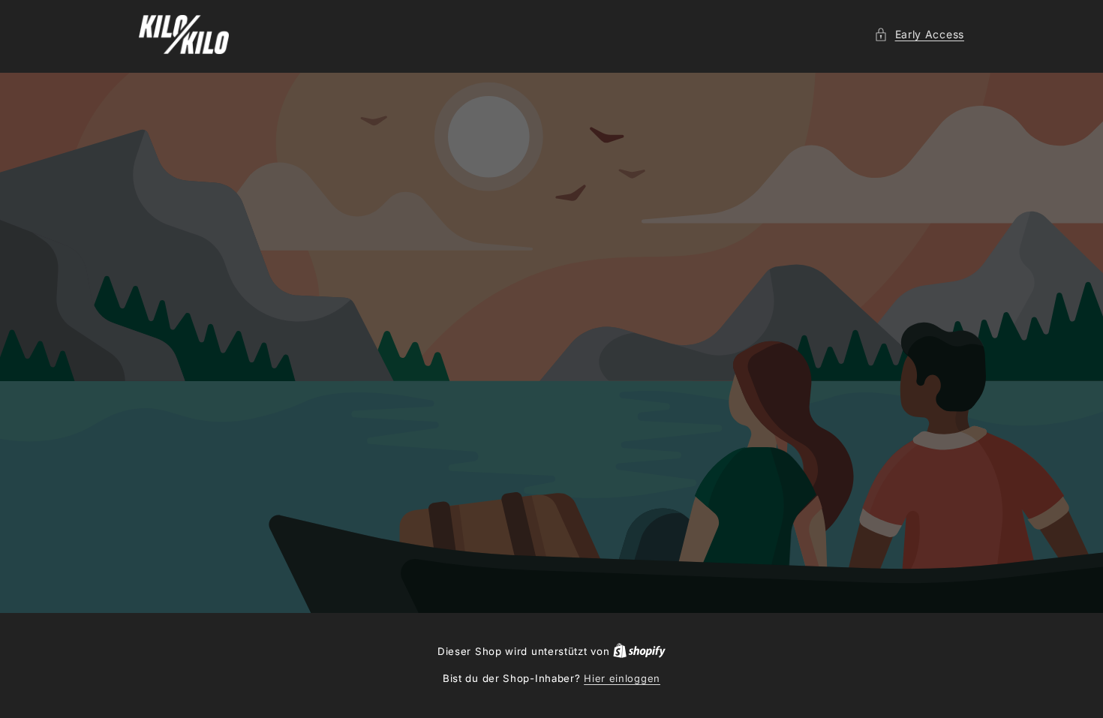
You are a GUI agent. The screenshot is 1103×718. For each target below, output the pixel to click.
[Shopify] (639, 651)
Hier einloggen (622, 678)
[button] (919, 34)
